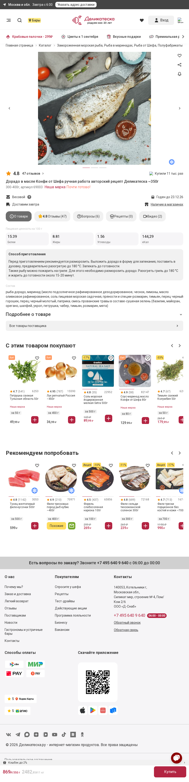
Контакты (12, 641)
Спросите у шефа (68, 587)
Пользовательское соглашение (28, 759)
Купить (170, 772)
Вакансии (62, 630)
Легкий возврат (17, 601)
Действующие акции (71, 608)
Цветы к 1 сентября (83, 36)
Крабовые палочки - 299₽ (32, 36)
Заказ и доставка (18, 594)
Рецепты (61, 594)
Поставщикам (15, 615)
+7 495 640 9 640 (129, 615)
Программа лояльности (73, 615)
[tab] (19, 216)
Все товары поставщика (27, 326)
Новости (11, 622)
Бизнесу (61, 622)
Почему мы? (14, 587)
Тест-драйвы (65, 601)
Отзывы (11, 608)
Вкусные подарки (127, 36)
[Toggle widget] (176, 758)
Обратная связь (126, 630)
